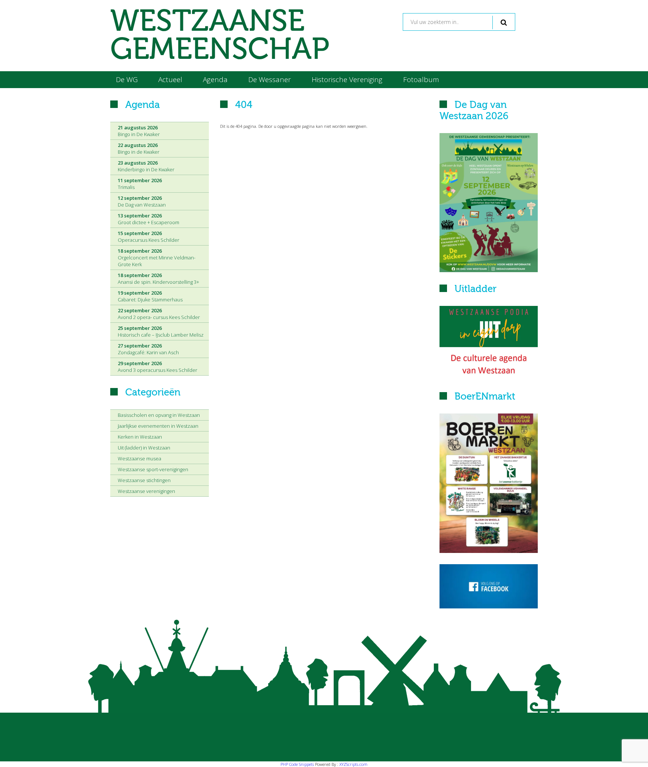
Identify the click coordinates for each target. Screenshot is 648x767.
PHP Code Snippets (297, 764)
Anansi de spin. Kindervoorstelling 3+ (158, 278)
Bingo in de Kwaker (138, 148)
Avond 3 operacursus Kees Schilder (157, 366)
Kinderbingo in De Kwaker (146, 166)
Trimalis (140, 183)
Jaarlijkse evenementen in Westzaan (158, 425)
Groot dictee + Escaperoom (148, 219)
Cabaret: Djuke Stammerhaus (150, 296)
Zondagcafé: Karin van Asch (148, 349)
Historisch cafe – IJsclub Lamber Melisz (161, 331)
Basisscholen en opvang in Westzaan (159, 415)
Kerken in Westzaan (140, 436)
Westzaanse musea (139, 458)
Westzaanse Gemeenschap (219, 35)
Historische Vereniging (347, 79)
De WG (127, 79)
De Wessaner (269, 79)
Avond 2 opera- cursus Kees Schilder (159, 314)
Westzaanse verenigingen (146, 491)
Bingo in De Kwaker (139, 131)
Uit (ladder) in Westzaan (144, 447)
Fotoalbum (421, 79)
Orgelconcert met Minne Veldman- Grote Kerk (156, 257)
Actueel (170, 79)
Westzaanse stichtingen (144, 480)
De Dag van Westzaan (142, 201)
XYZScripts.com (353, 764)
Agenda (215, 79)
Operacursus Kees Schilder (148, 236)
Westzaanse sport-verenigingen (153, 469)
